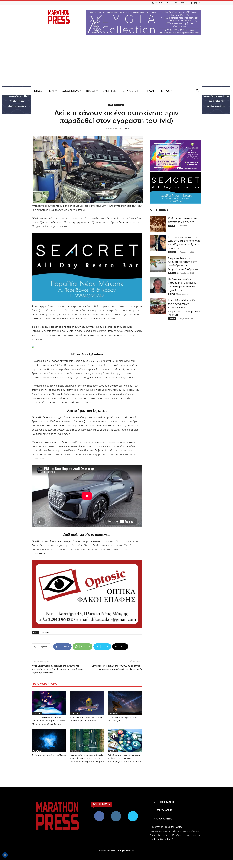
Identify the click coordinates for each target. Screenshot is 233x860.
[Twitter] (199, 3)
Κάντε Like (99, 812)
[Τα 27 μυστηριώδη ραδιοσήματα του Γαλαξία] (125, 703)
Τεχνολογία (119, 105)
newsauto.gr (47, 632)
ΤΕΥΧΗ (149, 90)
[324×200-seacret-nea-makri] (87, 267)
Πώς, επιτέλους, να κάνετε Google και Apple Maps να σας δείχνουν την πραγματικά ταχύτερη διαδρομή (87, 758)
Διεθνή (171, 226)
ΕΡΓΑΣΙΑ (166, 90)
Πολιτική (172, 273)
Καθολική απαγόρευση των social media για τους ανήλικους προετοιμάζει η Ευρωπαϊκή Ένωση (124, 758)
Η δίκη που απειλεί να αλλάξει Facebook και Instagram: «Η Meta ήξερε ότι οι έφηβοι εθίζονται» (48, 721)
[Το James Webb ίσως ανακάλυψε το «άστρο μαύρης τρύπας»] (87, 703)
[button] (143, 22)
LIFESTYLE (109, 90)
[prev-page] (34, 768)
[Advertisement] (116, 63)
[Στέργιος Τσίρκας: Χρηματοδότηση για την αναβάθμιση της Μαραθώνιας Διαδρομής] (158, 264)
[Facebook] (191, 3)
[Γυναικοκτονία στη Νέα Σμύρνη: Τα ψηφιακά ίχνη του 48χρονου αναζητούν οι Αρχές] (158, 243)
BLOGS (90, 90)
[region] (143, 22)
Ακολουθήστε (116, 812)
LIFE (51, 90)
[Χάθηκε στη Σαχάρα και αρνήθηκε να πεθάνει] (158, 224)
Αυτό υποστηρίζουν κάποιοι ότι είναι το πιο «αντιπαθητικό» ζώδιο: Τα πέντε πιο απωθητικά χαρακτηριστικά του (57, 669)
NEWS (38, 90)
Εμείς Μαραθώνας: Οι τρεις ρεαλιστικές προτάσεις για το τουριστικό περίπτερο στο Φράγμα (184, 307)
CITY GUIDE (130, 90)
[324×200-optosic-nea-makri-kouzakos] (87, 594)
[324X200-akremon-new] (175, 155)
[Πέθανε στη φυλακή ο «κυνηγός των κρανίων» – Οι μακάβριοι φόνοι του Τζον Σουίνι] (158, 285)
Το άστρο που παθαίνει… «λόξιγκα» (49, 755)
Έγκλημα (172, 252)
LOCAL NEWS (70, 90)
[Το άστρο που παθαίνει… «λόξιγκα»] (49, 740)
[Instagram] (195, 3)
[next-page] (39, 768)
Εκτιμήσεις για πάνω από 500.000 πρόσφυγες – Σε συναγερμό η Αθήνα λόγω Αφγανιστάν (117, 667)
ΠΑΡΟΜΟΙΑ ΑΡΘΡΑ (44, 683)
